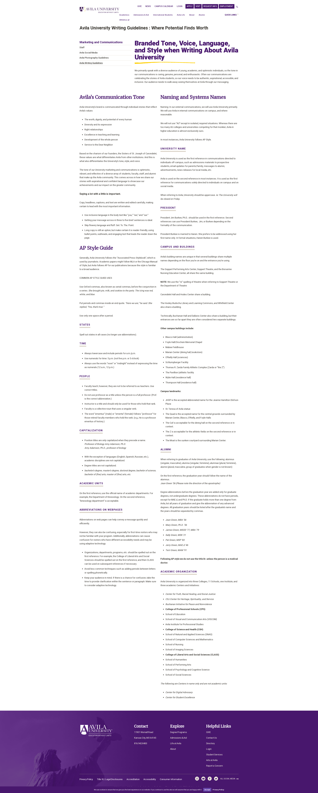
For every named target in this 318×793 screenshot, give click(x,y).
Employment (226, 6)
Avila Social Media (89, 52)
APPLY (190, 6)
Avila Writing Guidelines (91, 63)
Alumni (202, 15)
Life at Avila (175, 743)
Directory (210, 743)
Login (179, 6)
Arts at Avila (211, 760)
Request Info (210, 6)
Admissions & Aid (141, 15)
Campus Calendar (164, 6)
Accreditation (133, 779)
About (191, 15)
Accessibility (149, 779)
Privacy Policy (86, 779)
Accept (207, 790)
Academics (124, 15)
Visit (198, 6)
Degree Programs (178, 732)
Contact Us (211, 738)
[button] (237, 7)
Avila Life (181, 15)
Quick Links (231, 14)
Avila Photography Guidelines (94, 58)
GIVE (139, 6)
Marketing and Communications (101, 42)
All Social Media (228, 778)
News (148, 6)
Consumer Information (171, 779)
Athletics (123, 20)
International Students (163, 15)
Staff (82, 47)
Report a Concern (214, 766)
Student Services (214, 754)
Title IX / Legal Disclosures (110, 779)
